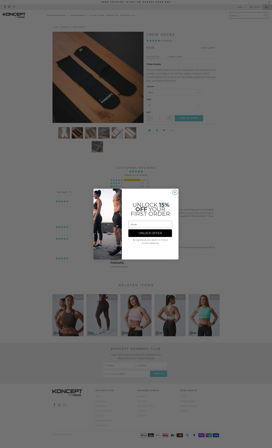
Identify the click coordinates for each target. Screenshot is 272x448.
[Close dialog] (174, 192)
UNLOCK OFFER (150, 233)
